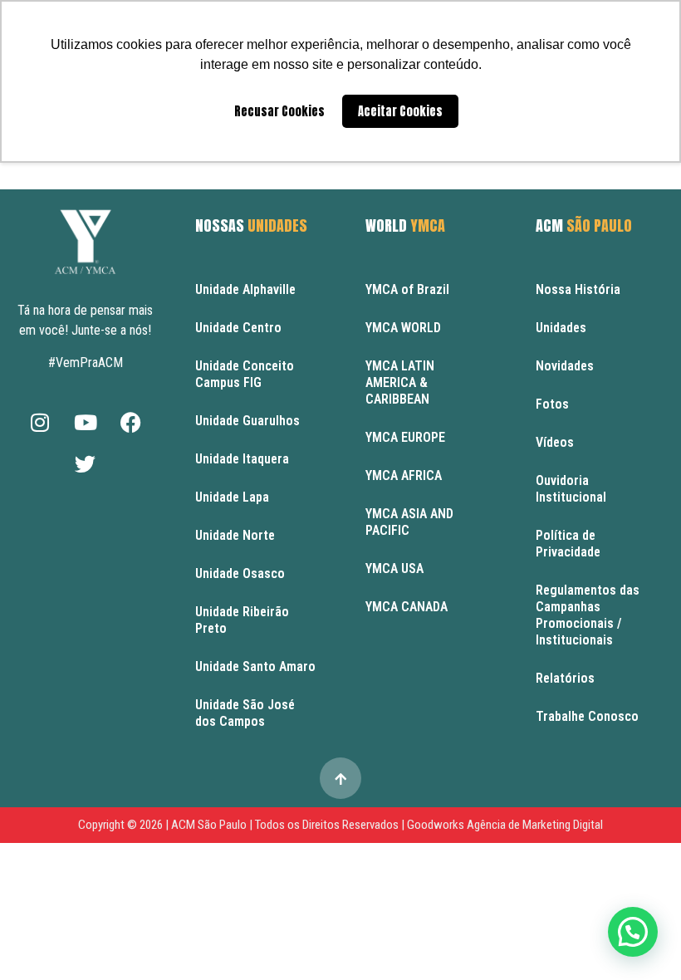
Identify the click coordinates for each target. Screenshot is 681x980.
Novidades (565, 366)
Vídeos (555, 442)
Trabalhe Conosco (587, 716)
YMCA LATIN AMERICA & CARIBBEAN (399, 382)
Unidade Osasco (240, 573)
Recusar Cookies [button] (279, 111)
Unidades (561, 328)
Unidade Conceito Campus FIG (244, 374)
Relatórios (565, 678)
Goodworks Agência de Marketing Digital (505, 824)
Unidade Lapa (232, 497)
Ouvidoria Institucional (571, 489)
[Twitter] (85, 463)
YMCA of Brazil (407, 289)
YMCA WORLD (403, 328)
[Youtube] (85, 422)
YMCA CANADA (406, 607)
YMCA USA (394, 568)
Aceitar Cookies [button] (400, 111)
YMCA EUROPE (405, 437)
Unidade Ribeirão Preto (242, 620)
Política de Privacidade (568, 543)
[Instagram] (40, 422)
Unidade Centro (238, 328)
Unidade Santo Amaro (255, 666)
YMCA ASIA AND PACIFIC (409, 522)
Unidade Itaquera (242, 459)
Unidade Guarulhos (247, 421)
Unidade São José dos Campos (245, 713)
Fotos (552, 404)
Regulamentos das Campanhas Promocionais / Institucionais (587, 615)
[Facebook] (131, 422)
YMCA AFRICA (403, 475)
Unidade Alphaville (245, 289)
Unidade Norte (235, 535)
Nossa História (578, 289)
